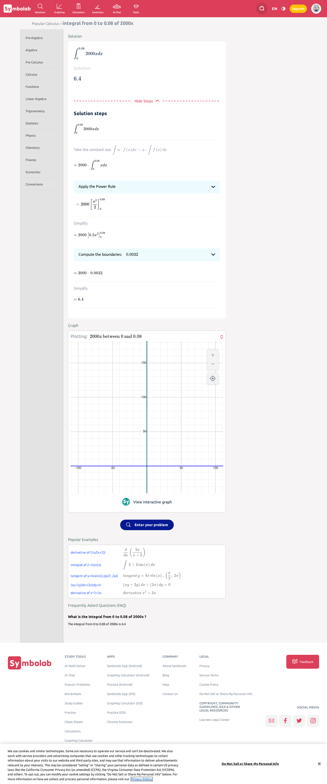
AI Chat (70, 675)
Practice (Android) (119, 684)
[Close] (319, 763)
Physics (31, 135)
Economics (33, 172)
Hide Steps (144, 101)
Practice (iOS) (116, 712)
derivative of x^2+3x (86, 593)
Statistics (32, 123)
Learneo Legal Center (214, 720)
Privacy (204, 666)
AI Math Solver (75, 666)
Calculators (73, 731)
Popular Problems (77, 684)
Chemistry (32, 147)
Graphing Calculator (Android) (128, 675)
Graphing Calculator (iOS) (125, 703)
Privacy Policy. (141, 779)
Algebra (31, 50)
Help (166, 684)
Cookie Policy (208, 684)
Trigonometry (35, 111)
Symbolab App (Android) (124, 666)
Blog (166, 675)
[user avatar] (316, 9)
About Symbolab (174, 666)
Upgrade (298, 9)
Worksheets (73, 694)
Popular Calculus (45, 24)
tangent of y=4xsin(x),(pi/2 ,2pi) (94, 576)
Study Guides (74, 703)
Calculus (31, 74)
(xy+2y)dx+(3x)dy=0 (86, 585)
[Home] (29, 663)
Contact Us (170, 694)
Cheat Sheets (74, 722)
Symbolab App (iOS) (121, 694)
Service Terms (209, 675)
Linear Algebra (36, 98)
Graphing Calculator (79, 740)
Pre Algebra (34, 37)
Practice (70, 712)
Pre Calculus (34, 62)
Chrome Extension (119, 722)
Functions (32, 86)
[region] (163, 764)
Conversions (34, 184)
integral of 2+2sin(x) (86, 565)
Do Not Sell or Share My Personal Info (225, 694)
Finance (31, 159)
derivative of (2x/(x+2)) (88, 552)
